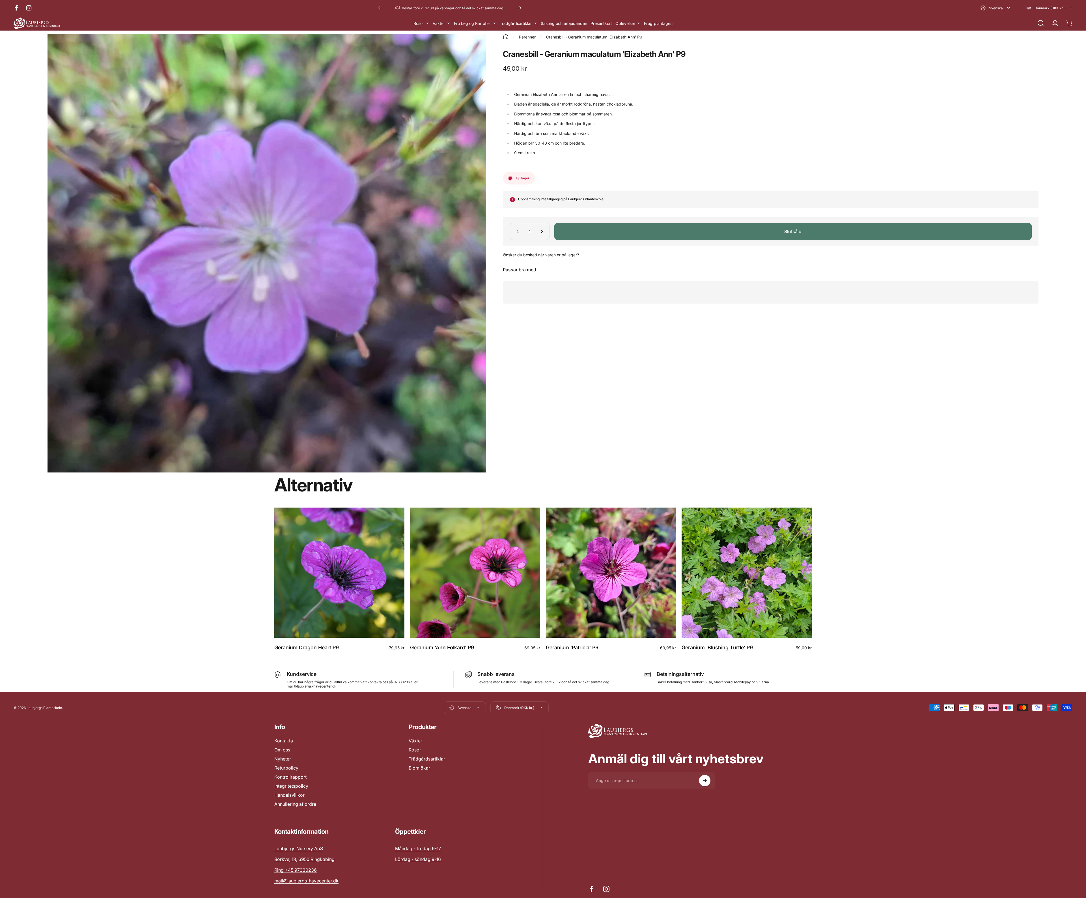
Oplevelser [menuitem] (625, 23)
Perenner (527, 37)
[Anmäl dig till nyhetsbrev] (704, 780)
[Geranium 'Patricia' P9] (611, 573)
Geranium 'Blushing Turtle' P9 (717, 647)
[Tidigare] (380, 8)
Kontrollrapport (290, 777)
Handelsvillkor (289, 795)
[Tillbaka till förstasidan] (505, 37)
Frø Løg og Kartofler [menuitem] (472, 23)
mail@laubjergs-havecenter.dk (311, 686)
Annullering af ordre (295, 804)
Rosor (415, 750)
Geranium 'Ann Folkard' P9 (442, 647)
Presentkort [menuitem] (601, 23)
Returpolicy (286, 768)
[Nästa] (519, 8)
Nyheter (282, 759)
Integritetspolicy (291, 786)
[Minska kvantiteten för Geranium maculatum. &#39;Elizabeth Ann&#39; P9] (516, 231)
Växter (415, 741)
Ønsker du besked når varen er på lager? (541, 254)
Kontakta (283, 741)
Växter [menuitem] (439, 23)
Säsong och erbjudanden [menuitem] (564, 23)
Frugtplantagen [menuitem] (658, 23)
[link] (418, 848)
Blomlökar (419, 768)
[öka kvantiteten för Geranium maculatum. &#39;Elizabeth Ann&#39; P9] (543, 231)
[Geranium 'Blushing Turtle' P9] (747, 573)
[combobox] (996, 8)
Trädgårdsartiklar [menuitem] (516, 23)
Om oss (282, 750)
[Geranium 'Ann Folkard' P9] (475, 573)
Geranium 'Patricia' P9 (572, 647)
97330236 (402, 682)
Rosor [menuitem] (418, 23)
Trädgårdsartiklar (427, 759)
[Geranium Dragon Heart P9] (339, 573)
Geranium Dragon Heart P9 (306, 647)
